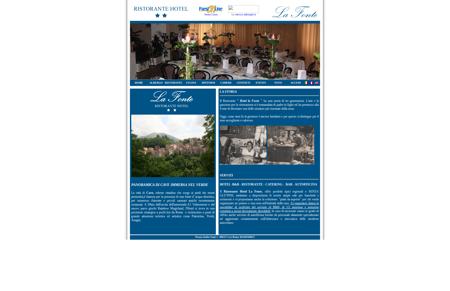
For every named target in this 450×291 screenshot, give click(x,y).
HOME (139, 82)
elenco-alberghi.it (245, 14)
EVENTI (261, 82)
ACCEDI (296, 82)
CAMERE (226, 82)
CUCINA (191, 82)
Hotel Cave (211, 14)
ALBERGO (156, 82)
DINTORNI (208, 82)
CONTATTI (243, 82)
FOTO (278, 82)
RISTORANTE (173, 82)
